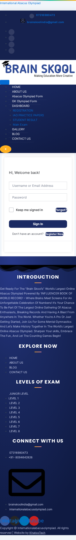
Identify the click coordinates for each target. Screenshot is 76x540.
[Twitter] (11, 38)
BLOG (16, 134)
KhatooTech (37, 533)
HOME (16, 87)
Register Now (54, 234)
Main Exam (20, 124)
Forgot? (61, 210)
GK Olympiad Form (24, 101)
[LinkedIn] (11, 44)
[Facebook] (11, 32)
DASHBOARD (20, 106)
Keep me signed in (29, 210)
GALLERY (18, 129)
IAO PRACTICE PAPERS (28, 115)
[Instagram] (11, 51)
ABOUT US (19, 91)
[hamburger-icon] (4, 82)
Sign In (38, 224)
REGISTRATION (23, 110)
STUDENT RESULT (25, 120)
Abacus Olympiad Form (27, 96)
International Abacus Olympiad (20, 3)
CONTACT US (21, 138)
